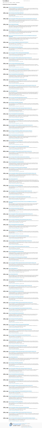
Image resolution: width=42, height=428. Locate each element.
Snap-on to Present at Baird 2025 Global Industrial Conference (18, 97)
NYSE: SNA (16, 8)
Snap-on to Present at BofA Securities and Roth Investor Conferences (19, 246)
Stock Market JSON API (24, 423)
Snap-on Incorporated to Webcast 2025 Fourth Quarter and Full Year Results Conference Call (22, 85)
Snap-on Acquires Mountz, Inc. (13, 268)
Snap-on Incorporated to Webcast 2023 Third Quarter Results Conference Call (20, 285)
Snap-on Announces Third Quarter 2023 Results (16, 279)
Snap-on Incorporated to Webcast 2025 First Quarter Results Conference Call (20, 151)
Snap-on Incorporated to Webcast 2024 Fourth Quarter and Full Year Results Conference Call (22, 173)
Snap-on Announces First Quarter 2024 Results (16, 230)
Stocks (4, 2)
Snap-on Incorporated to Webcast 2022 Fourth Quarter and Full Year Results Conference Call (22, 351)
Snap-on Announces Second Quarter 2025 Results (16, 119)
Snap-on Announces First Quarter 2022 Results (16, 401)
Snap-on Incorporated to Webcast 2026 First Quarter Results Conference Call (20, 57)
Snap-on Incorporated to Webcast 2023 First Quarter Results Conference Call (20, 329)
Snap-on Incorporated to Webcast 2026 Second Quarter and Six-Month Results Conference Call (23, 18)
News (6, 2)
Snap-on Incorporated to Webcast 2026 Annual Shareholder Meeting (19, 52)
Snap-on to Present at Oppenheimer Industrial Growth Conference (18, 42)
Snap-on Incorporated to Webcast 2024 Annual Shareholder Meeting (19, 235)
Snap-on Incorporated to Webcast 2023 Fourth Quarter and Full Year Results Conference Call (22, 262)
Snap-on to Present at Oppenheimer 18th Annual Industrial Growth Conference (20, 308)
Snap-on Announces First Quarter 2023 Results (16, 318)
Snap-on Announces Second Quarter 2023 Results (16, 296)
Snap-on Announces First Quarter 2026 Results (16, 47)
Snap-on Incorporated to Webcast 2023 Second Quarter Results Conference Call (20, 302)
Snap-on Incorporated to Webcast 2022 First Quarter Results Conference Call (20, 412)
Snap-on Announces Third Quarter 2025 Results (16, 102)
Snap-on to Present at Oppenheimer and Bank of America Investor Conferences (20, 130)
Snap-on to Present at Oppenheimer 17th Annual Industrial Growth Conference (20, 391)
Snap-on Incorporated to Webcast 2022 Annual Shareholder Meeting (19, 407)
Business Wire (17, 16)
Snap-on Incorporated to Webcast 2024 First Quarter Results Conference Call (20, 240)
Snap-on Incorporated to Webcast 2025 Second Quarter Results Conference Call (20, 125)
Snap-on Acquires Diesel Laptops (13, 24)
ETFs (8, 2)
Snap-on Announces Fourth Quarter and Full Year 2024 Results (18, 167)
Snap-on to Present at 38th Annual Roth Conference (16, 63)
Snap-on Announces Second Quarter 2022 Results (16, 379)
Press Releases (18, 2)
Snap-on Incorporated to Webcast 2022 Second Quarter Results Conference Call (20, 385)
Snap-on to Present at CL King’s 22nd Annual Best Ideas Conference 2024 (19, 196)
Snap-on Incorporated (12, 16)
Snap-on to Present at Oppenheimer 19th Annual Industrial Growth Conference (20, 219)
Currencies (13, 2)
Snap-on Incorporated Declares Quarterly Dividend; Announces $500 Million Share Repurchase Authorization (23, 36)
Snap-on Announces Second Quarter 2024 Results (16, 208)
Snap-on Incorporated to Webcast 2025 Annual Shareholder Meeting (19, 146)
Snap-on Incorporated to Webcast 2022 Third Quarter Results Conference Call (20, 368)
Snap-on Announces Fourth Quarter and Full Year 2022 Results (18, 345)
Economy (10, 2)
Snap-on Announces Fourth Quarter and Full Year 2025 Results (18, 79)
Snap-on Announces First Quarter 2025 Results (16, 140)
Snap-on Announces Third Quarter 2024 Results (16, 185)
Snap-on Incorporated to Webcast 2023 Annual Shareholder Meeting (19, 324)
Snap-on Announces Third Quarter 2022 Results (16, 362)
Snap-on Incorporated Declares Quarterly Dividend (16, 7)
